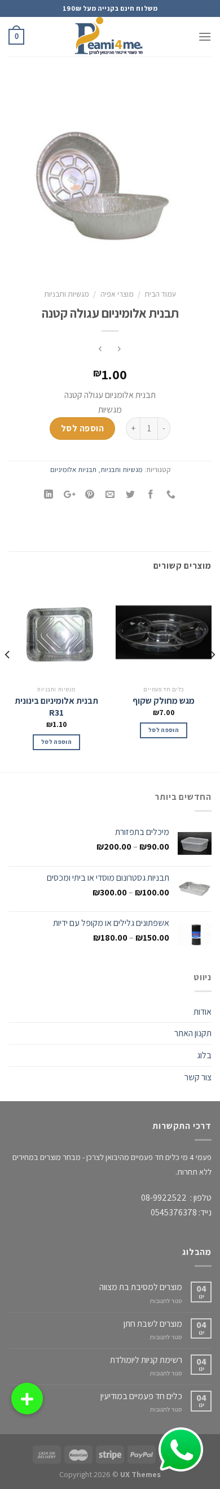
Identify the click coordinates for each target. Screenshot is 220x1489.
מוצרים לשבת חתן (153, 1323)
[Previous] (212, 677)
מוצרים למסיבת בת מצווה (140, 1287)
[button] (27, 1398)
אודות (202, 1012)
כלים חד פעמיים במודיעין (141, 1396)
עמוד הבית (160, 294)
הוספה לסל (82, 428)
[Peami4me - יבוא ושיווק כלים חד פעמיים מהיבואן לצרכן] (110, 37)
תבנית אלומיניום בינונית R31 (56, 706)
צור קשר (198, 1077)
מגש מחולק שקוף (164, 701)
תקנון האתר (193, 1033)
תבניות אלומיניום (73, 469)
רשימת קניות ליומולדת (146, 1359)
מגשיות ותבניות (66, 294)
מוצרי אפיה (117, 294)
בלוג (204, 1055)
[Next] (8, 677)
